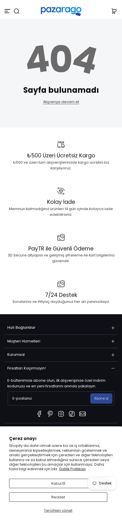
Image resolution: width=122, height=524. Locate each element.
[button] (16, 11)
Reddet (58, 497)
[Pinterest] (50, 413)
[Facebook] (39, 413)
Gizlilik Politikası (72, 469)
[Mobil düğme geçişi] (8, 11)
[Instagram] (61, 413)
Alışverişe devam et (61, 101)
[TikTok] (71, 413)
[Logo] (61, 11)
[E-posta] (82, 413)
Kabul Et (58, 483)
